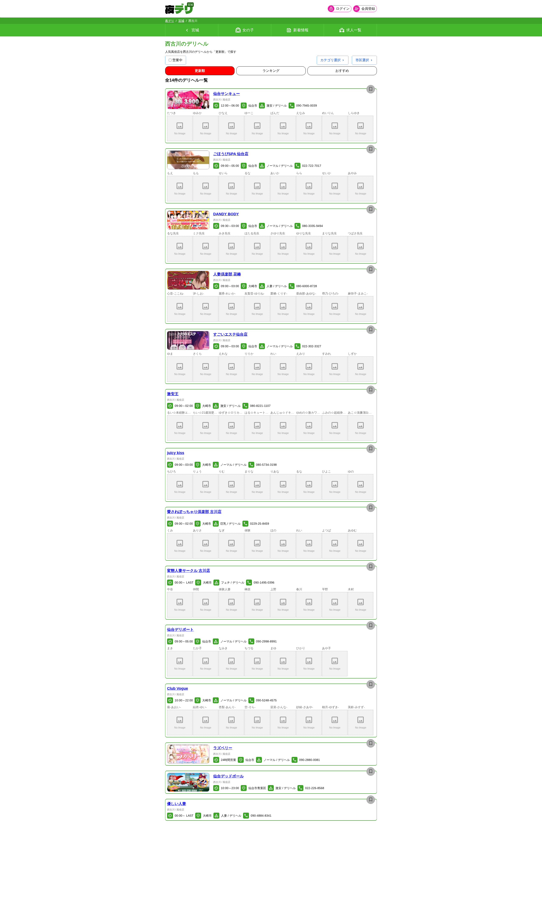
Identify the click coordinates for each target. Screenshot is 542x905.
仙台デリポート (180, 629)
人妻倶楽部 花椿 (227, 274)
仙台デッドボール (228, 776)
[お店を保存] (370, 89)
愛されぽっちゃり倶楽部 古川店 (194, 512)
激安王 (172, 394)
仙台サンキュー (226, 94)
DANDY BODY (226, 214)
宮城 (181, 20)
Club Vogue (177, 688)
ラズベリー (222, 748)
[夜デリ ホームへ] (179, 8)
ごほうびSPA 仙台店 (230, 154)
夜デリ (169, 20)
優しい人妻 (176, 804)
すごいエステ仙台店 (230, 334)
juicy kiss (175, 453)
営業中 (177, 60)
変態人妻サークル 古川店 (188, 571)
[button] (188, 99)
